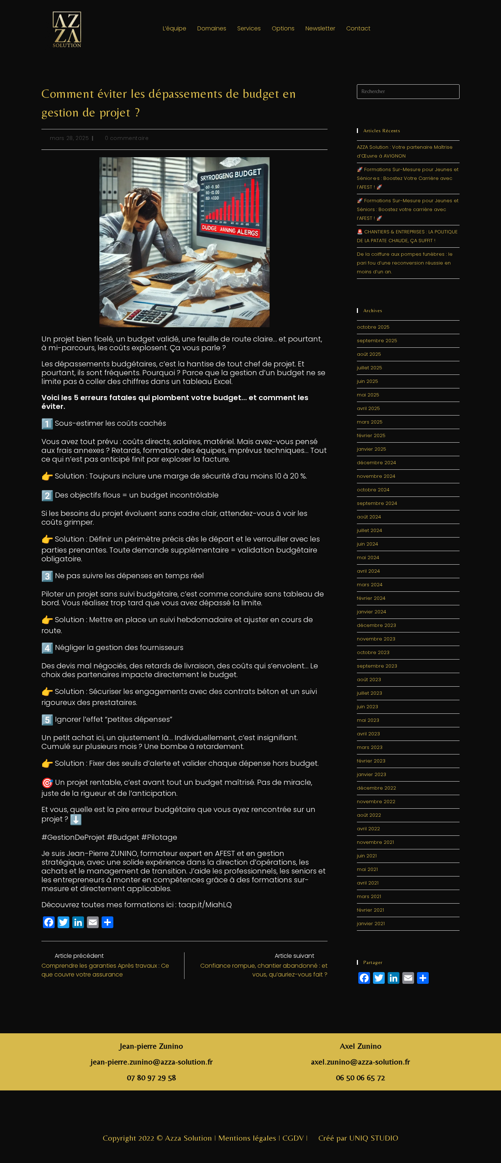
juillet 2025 (369, 367)
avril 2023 (368, 733)
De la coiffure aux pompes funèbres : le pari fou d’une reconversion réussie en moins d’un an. (405, 263)
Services (249, 28)
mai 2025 (368, 394)
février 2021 (370, 910)
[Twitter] (428, 28)
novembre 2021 (375, 842)
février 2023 (371, 760)
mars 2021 (369, 896)
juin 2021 (367, 855)
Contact (358, 28)
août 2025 (369, 354)
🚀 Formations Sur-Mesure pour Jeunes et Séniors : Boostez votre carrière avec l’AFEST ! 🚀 (407, 209)
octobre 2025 (373, 327)
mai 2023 (368, 720)
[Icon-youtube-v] (275, 1115)
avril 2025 (368, 408)
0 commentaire (127, 138)
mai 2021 (367, 869)
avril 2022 (368, 828)
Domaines (211, 28)
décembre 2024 (376, 462)
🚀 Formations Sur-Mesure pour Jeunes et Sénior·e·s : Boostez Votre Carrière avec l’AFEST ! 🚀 (407, 178)
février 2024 (371, 598)
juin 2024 (367, 543)
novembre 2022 (376, 801)
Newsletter (320, 28)
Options (283, 28)
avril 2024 (368, 571)
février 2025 (371, 435)
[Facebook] (388, 28)
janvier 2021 (371, 923)
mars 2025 (370, 421)
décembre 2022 (376, 787)
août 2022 (369, 815)
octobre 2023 (373, 652)
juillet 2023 (369, 693)
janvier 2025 (371, 449)
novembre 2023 (376, 638)
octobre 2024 (373, 489)
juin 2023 (367, 706)
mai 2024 (368, 557)
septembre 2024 (377, 503)
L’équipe (174, 28)
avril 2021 (368, 882)
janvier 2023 (371, 774)
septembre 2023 (377, 665)
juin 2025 (367, 381)
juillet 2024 (369, 530)
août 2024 (369, 516)
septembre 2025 (377, 340)
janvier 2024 (371, 611)
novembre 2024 (376, 476)
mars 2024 (370, 584)
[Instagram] (408, 28)
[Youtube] (448, 28)
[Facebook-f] (226, 1115)
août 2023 (369, 679)
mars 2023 (370, 747)
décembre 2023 (376, 625)
